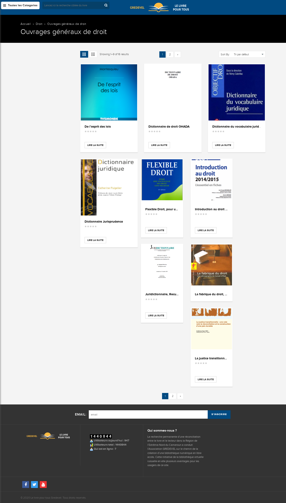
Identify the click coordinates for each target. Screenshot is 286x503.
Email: (80, 415)
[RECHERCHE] (106, 5)
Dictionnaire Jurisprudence (104, 221)
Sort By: (225, 54)
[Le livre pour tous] (159, 7)
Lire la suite (95, 145)
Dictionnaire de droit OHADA (168, 126)
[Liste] (93, 54)
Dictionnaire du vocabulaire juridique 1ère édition (247, 126)
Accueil (26, 23)
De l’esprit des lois (98, 126)
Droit (39, 23)
